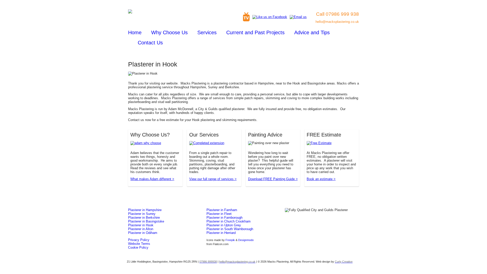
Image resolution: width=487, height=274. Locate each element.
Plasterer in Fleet (219, 214)
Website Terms (139, 244)
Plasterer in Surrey (141, 214)
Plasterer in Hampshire (145, 210)
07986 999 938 (342, 14)
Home (135, 32)
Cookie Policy (138, 247)
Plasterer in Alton (140, 229)
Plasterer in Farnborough (224, 217)
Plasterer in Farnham (221, 210)
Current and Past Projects (255, 32)
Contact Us (150, 42)
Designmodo (246, 240)
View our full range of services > (213, 179)
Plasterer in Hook (140, 225)
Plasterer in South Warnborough (229, 229)
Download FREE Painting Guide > (273, 179)
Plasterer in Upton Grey (223, 225)
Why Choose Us (169, 32)
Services (207, 32)
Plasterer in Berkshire (144, 217)
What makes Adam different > (152, 179)
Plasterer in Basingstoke (146, 221)
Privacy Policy (138, 240)
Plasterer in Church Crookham (228, 221)
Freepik (230, 240)
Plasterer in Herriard (221, 233)
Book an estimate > (321, 179)
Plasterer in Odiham (142, 233)
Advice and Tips (312, 32)
